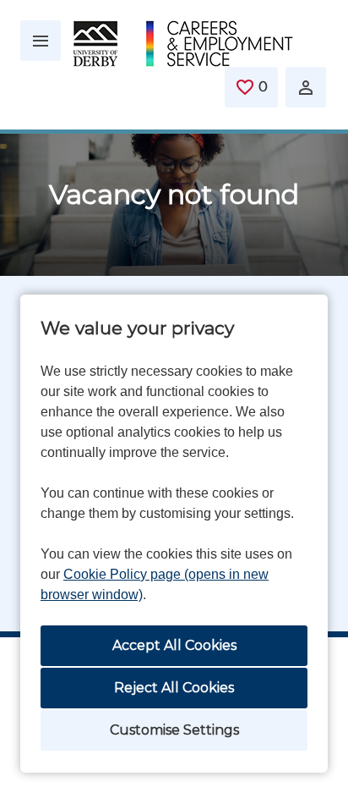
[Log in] (305, 87)
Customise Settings (174, 730)
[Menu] (40, 40)
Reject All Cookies (174, 688)
